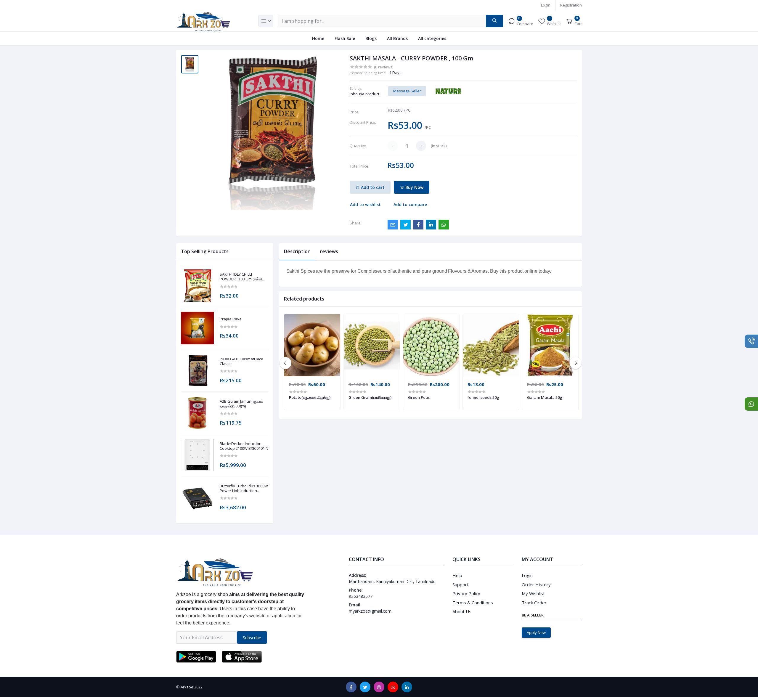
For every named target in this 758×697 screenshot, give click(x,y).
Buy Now (413, 187)
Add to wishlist (365, 204)
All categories (432, 38)
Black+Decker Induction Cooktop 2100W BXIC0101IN (244, 446)
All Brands (397, 38)
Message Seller (407, 91)
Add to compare (410, 204)
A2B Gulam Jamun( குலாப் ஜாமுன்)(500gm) (241, 403)
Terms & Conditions (472, 603)
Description (297, 251)
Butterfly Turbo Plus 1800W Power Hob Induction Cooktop (244, 488)
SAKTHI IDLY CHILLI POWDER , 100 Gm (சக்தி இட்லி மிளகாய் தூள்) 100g (241, 276)
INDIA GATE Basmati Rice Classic (241, 361)
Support (460, 584)
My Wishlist (533, 593)
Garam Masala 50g (544, 397)
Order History (536, 584)
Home (318, 38)
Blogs (371, 38)
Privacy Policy (466, 593)
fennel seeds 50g (483, 397)
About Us (461, 611)
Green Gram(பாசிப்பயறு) (370, 397)
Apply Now (536, 632)
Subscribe (252, 637)
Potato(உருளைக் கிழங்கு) (309, 397)
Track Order (534, 603)
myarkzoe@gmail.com (370, 611)
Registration (571, 5)
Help (457, 575)
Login (545, 5)
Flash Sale (345, 38)
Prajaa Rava (231, 319)
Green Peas (419, 397)
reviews (329, 251)
